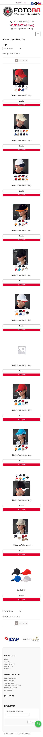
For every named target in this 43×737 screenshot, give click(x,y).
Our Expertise (9, 681)
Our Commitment (10, 678)
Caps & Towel (15, 39)
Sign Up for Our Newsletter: (14, 711)
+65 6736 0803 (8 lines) (21, 25)
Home (7, 39)
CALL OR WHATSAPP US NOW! (23, 22)
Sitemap (7, 669)
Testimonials (9, 683)
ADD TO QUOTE (21, 105)
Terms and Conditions (12, 685)
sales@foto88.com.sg (23, 28)
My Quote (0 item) (22, 2)
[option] (12, 639)
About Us (7, 662)
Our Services (9, 664)
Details (21, 101)
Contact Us (8, 666)
